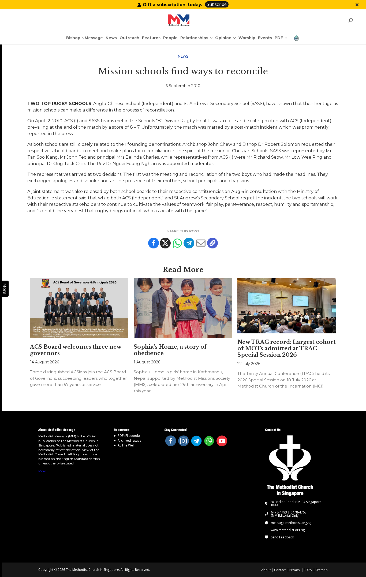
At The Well (126, 445)
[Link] (178, 20)
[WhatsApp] (209, 440)
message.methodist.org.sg (291, 522)
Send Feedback (282, 537)
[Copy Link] (212, 243)
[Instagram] (183, 440)
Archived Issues (129, 440)
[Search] (350, 20)
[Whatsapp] (177, 243)
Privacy (294, 570)
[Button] (357, 4)
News (183, 56)
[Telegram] (189, 243)
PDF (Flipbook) (129, 435)
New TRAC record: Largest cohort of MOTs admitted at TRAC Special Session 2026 (286, 348)
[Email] (200, 243)
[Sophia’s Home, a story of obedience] (183, 308)
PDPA (308, 570)
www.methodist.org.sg (288, 530)
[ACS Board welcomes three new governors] (79, 308)
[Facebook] (153, 243)
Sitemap (321, 570)
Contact (280, 570)
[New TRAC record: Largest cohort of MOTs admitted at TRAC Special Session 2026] (286, 305)
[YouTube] (221, 440)
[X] (165, 243)
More (42, 471)
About (266, 570)
